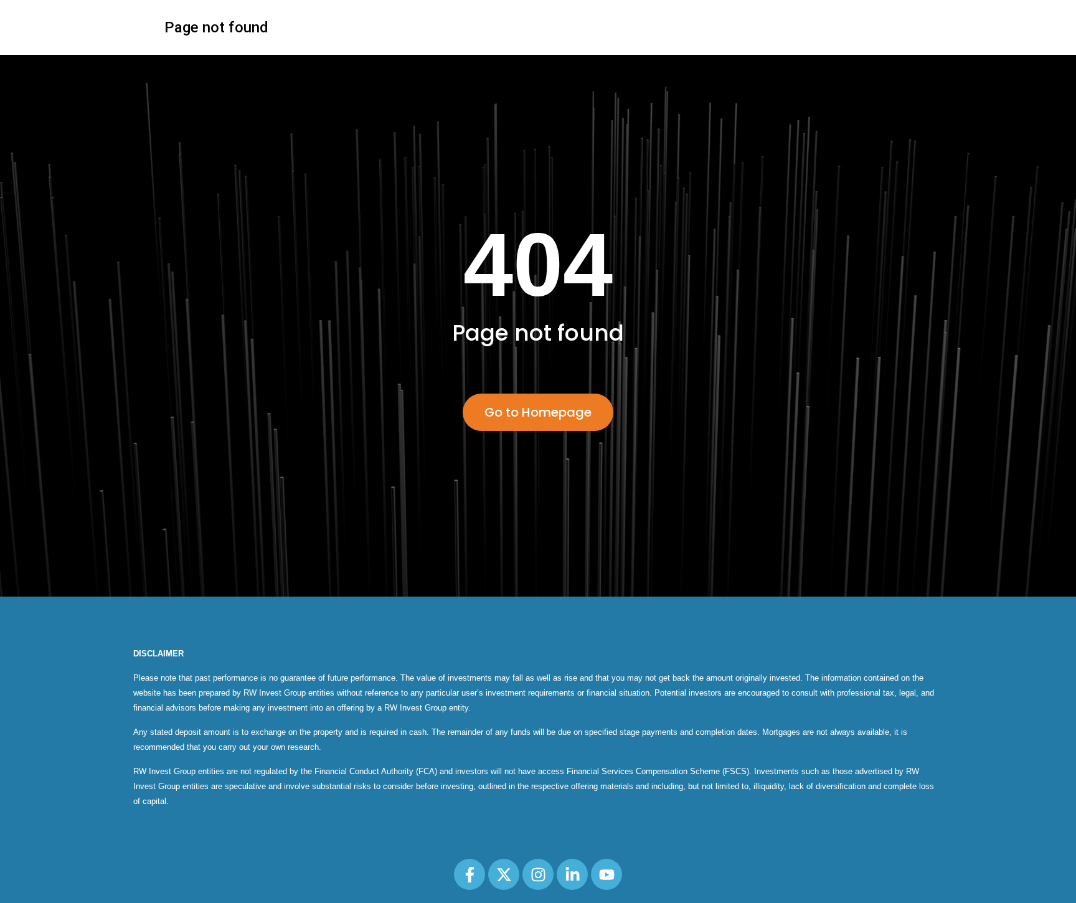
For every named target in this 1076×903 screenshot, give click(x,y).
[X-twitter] (503, 874)
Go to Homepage (538, 412)
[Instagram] (538, 874)
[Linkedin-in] (572, 874)
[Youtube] (606, 874)
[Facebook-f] (469, 874)
